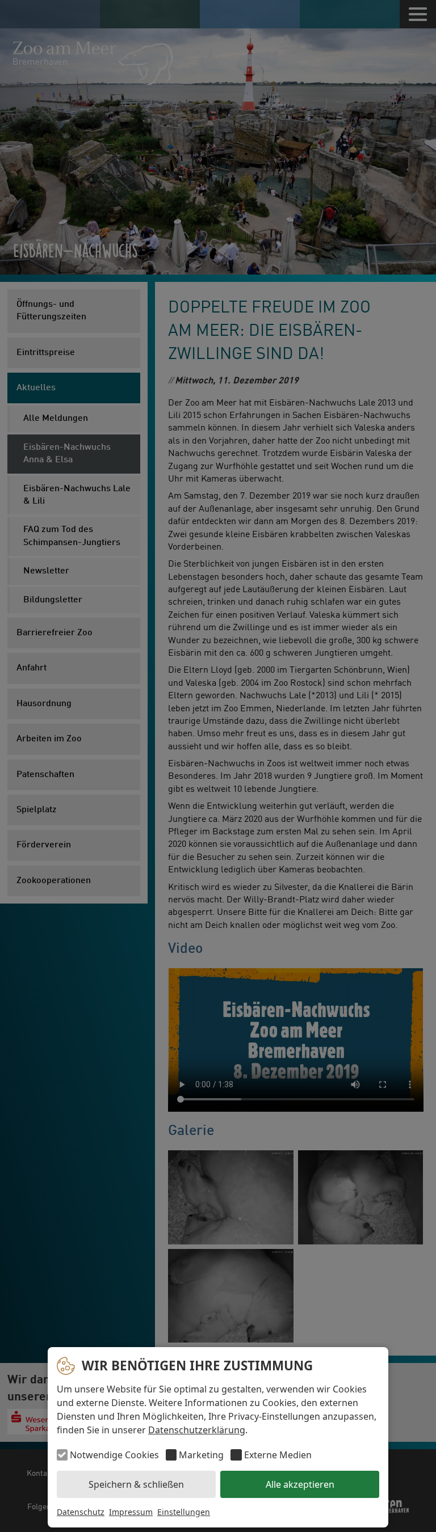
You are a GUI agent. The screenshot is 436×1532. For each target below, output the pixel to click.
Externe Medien (277, 1455)
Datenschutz (80, 1511)
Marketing (201, 1455)
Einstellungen (183, 1511)
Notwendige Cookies (114, 1455)
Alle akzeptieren (300, 1484)
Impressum (131, 1511)
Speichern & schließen (136, 1484)
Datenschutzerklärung (196, 1430)
